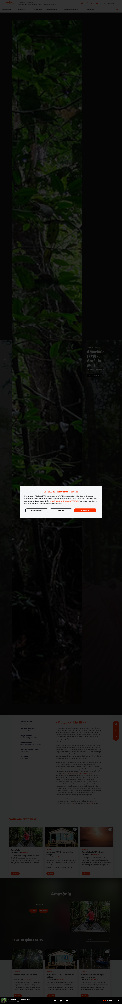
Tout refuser (61, 510)
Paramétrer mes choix (37, 510)
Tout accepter (85, 510)
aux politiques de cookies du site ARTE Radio (64, 501)
